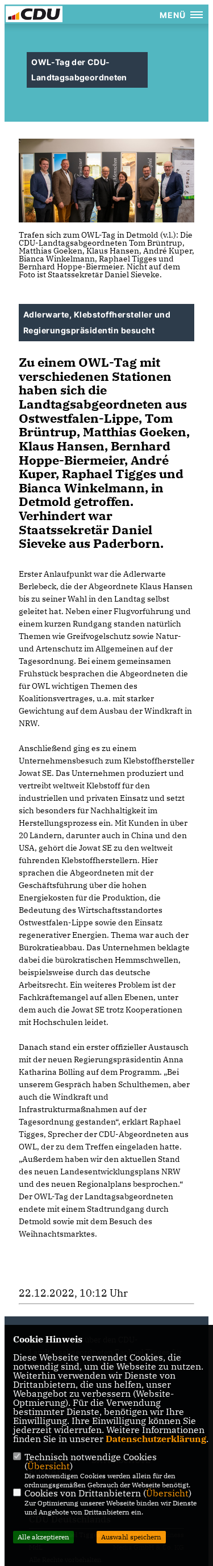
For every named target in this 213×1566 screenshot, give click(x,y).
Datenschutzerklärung (156, 1438)
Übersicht (48, 1465)
